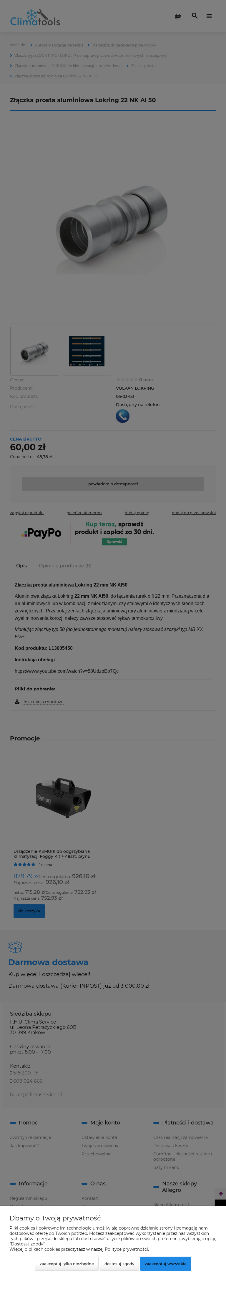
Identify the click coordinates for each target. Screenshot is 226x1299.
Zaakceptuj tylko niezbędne (67, 1263)
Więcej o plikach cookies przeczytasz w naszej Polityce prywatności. (79, 1249)
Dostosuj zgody (119, 1263)
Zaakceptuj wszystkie (166, 1263)
